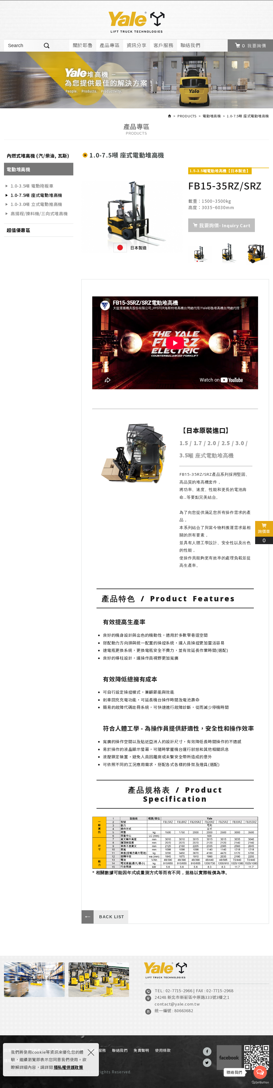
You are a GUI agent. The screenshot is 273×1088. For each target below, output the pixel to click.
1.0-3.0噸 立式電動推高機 (36, 204)
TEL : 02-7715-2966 (173, 990)
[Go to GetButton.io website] (260, 1082)
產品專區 (110, 45)
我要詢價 (256, 45)
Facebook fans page (229, 1057)
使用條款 (163, 1050)
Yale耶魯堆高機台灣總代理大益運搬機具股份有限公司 (136, 22)
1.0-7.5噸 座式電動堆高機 (36, 195)
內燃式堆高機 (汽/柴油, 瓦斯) (38, 155)
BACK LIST (111, 917)
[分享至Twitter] (207, 1062)
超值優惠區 (18, 230)
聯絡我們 (190, 45)
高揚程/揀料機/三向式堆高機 (39, 213)
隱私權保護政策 (68, 1067)
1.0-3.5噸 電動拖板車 (32, 186)
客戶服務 (164, 45)
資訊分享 (137, 45)
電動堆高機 (18, 169)
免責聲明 (141, 1050)
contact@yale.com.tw (177, 1004)
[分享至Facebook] (207, 1051)
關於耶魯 (83, 45)
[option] (132, 216)
